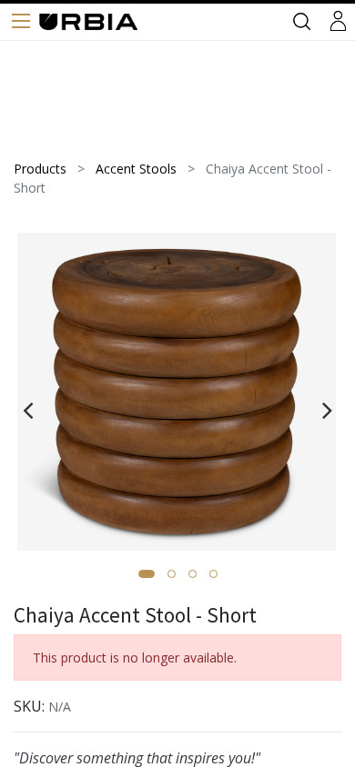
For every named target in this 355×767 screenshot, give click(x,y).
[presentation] (28, 410)
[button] (146, 574)
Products (40, 168)
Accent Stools (136, 168)
